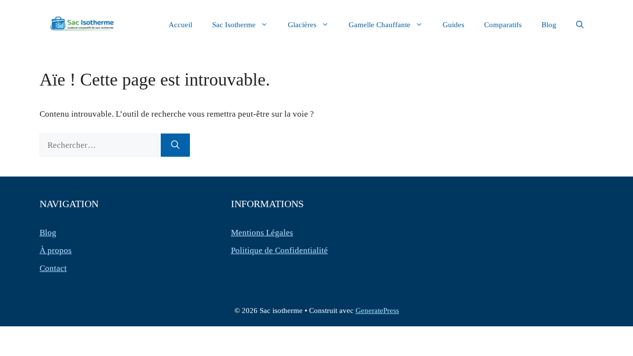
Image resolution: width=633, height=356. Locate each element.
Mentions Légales (262, 232)
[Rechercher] (175, 145)
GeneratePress (377, 310)
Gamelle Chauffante (379, 25)
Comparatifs (503, 25)
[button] (579, 25)
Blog (549, 25)
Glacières (302, 25)
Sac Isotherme (234, 25)
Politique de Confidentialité (279, 250)
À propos (56, 250)
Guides (453, 25)
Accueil (180, 25)
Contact (53, 268)
